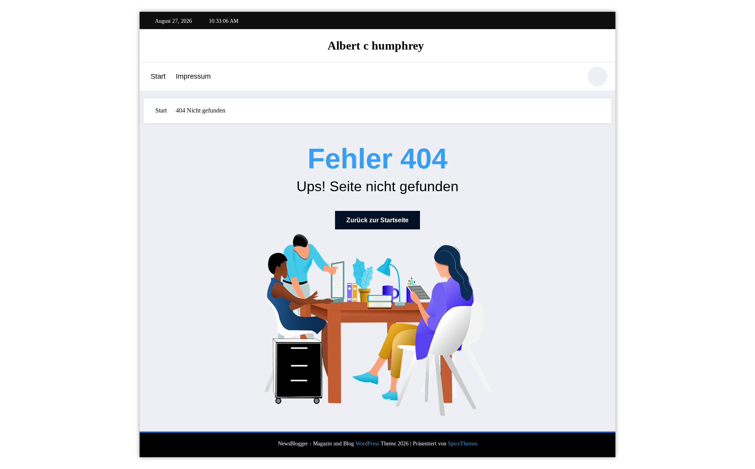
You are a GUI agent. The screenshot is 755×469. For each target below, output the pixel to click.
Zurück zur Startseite (377, 220)
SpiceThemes (462, 444)
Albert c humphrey (376, 45)
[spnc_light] (597, 76)
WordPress (367, 444)
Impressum (193, 76)
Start (158, 76)
